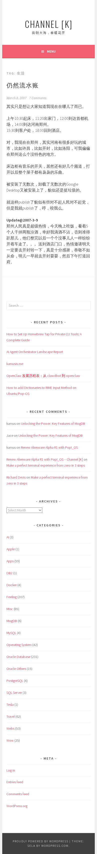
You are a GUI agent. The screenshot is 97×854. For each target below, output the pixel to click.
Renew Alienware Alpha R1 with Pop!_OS (49, 447)
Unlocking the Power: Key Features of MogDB (53, 423)
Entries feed (14, 782)
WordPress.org (16, 806)
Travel (10, 716)
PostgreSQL (14, 680)
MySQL (11, 633)
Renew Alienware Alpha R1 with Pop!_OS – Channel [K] (44, 459)
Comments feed (17, 794)
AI (7, 537)
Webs (10, 728)
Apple (10, 549)
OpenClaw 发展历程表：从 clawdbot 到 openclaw (43, 375)
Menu (51, 51)
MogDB (11, 621)
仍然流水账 (22, 84)
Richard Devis (16, 477)
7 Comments (38, 98)
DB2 (9, 573)
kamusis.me (14, 363)
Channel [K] (48, 23)
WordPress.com (55, 846)
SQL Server (14, 692)
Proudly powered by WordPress (40, 841)
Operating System (19, 644)
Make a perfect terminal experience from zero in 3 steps (45, 465)
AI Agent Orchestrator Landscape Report (34, 352)
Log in (10, 770)
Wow (10, 740)
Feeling (11, 597)
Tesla (10, 704)
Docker (11, 585)
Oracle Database (18, 656)
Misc (9, 609)
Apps (10, 561)
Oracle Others (16, 668)
